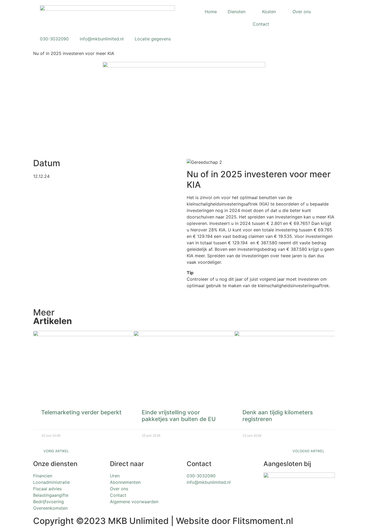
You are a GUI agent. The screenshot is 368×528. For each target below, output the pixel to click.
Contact (261, 24)
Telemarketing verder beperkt (81, 412)
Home (211, 11)
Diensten (236, 11)
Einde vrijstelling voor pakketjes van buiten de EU (179, 415)
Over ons (302, 11)
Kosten (269, 11)
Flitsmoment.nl (262, 521)
